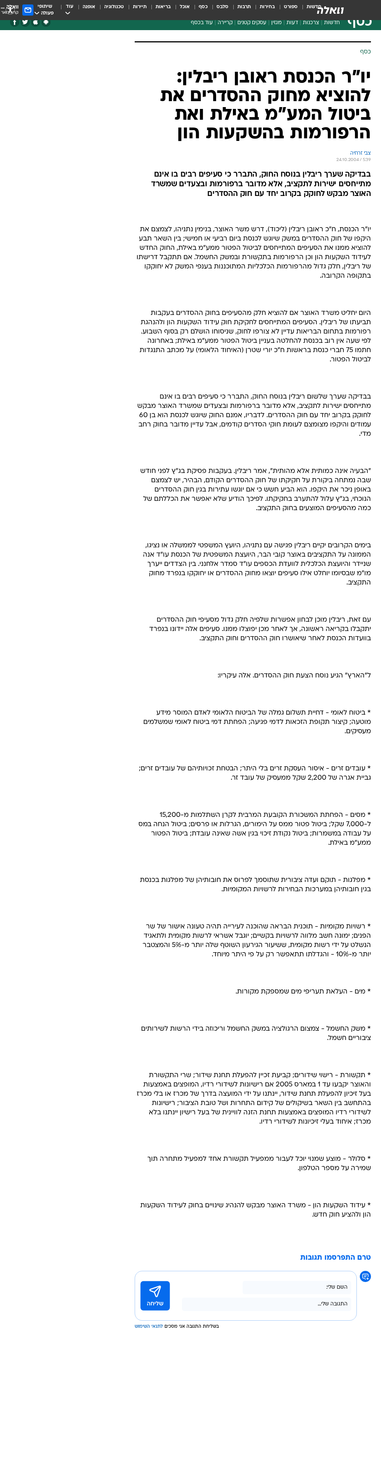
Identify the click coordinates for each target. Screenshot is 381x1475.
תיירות (140, 6)
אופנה (89, 6)
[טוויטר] (25, 22)
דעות (292, 22)
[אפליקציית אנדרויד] (46, 22)
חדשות (332, 22)
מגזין (276, 22)
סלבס (222, 6)
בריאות (163, 6)
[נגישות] (10, 10)
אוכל (185, 6)
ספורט (291, 6)
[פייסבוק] (14, 22)
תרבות (244, 6)
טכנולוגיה (114, 6)
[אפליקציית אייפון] (35, 22)
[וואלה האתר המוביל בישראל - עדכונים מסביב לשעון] (330, 10)
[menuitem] (286, 10)
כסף (203, 6)
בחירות (267, 6)
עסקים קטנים (251, 22)
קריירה (225, 22)
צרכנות (311, 22)
